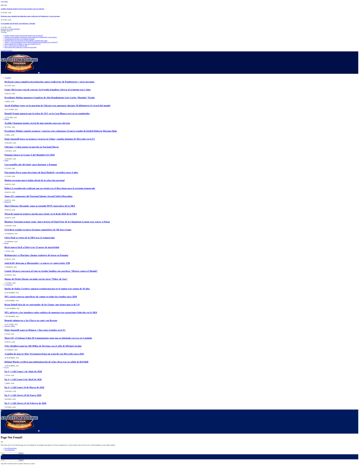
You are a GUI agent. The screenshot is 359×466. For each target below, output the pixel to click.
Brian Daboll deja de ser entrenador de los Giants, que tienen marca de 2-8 (42, 304)
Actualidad (7, 78)
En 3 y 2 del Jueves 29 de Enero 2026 (22, 395)
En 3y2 (6, 367)
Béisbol (6, 119)
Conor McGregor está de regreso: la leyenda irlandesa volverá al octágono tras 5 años (47, 89)
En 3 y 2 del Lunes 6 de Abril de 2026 (23, 379)
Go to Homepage (9, 450)
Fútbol (6, 160)
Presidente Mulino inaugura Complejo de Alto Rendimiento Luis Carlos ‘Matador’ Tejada (49, 97)
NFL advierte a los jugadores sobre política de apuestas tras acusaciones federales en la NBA (50, 312)
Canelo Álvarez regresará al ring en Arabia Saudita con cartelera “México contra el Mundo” (51, 271)
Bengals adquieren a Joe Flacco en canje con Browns (30, 320)
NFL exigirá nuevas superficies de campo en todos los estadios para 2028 (40, 296)
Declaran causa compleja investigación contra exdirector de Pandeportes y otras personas (30, 16)
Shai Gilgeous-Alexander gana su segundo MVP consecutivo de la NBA (39, 206)
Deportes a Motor (9, 326)
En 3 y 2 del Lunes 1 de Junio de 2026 (15, 45)
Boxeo (6, 243)
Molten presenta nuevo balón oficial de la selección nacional (34, 180)
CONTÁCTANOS (6, 50)
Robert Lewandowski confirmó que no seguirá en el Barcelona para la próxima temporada (49, 188)
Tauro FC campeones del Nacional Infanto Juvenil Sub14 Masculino (38, 196)
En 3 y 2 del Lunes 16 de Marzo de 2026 (24, 387)
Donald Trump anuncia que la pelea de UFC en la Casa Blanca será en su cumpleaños (47, 113)
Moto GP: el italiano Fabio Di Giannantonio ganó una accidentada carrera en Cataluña (48, 338)
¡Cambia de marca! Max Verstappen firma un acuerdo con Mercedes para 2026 (44, 354)
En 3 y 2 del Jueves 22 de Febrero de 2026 (25, 403)
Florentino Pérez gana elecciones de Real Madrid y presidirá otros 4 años (25, 40)
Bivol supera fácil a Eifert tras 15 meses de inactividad (20, 47)
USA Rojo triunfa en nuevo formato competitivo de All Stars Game (37, 229)
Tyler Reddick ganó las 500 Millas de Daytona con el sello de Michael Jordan (42, 346)
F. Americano (8, 284)
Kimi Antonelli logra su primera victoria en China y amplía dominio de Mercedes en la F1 (49, 139)
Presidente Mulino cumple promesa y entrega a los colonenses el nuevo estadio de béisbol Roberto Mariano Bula (60, 131)
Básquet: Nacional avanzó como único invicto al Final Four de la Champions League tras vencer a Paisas (57, 222)
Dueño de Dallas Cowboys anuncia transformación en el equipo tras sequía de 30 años (47, 288)
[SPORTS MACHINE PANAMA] (30, 73)
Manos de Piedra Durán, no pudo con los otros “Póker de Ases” (36, 279)
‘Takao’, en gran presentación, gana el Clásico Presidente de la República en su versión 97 (31, 42)
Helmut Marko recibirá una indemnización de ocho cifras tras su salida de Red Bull (46, 362)
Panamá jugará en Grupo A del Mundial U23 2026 (29, 155)
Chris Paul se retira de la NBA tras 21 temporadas (29, 237)
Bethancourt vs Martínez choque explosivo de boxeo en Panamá (36, 255)
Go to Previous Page (10, 448)
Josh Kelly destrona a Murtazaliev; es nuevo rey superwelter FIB (37, 263)
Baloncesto (7, 202)
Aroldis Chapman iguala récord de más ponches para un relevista (22, 9)
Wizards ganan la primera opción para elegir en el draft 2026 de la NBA (40, 214)
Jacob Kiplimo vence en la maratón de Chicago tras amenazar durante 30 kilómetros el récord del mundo (57, 105)
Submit (21, 460)
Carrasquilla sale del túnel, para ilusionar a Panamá (18, 23)
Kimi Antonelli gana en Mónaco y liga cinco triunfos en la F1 (22, 44)
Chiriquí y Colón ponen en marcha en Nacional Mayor (31, 147)
